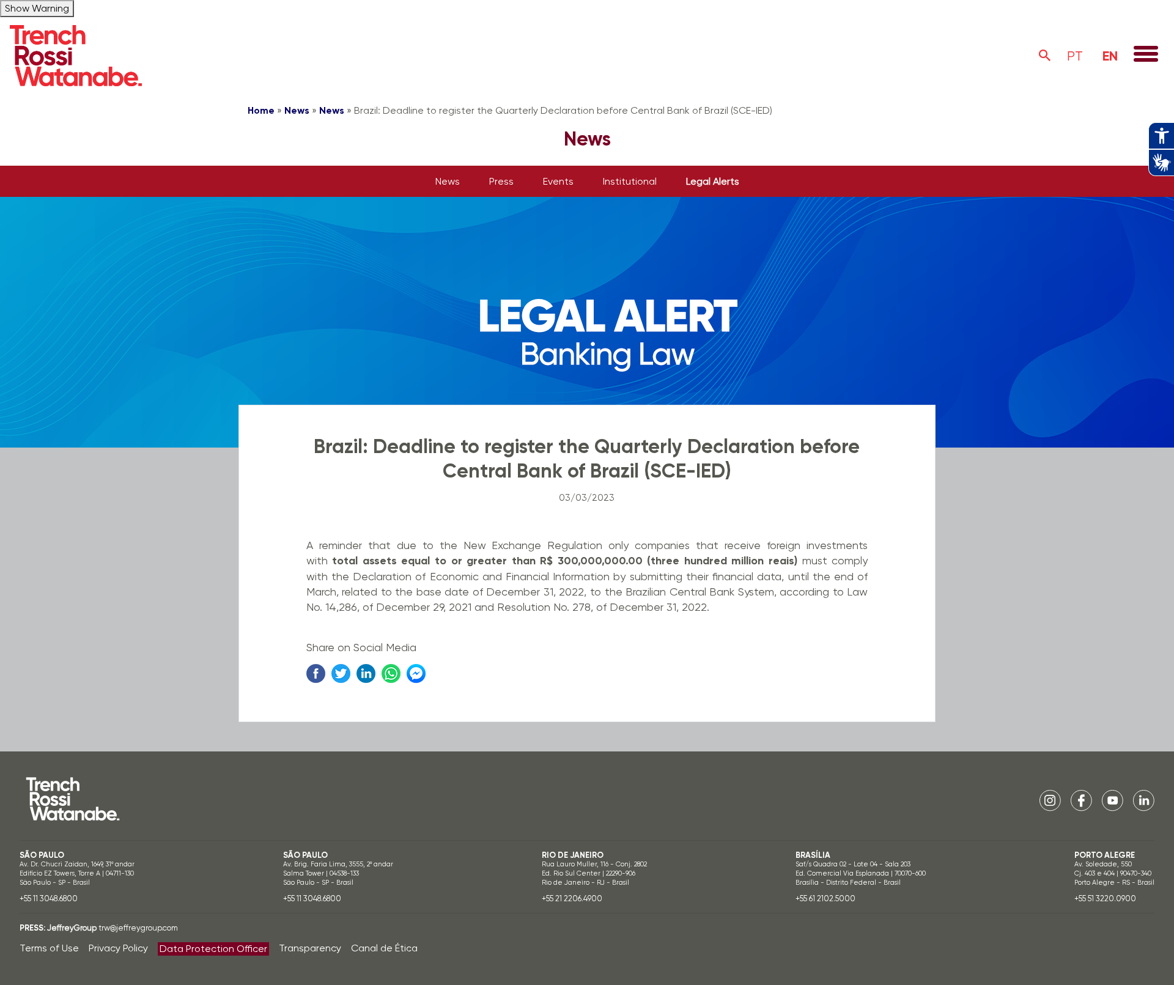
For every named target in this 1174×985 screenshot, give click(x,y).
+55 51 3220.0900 (1105, 898)
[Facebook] (1081, 800)
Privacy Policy (118, 948)
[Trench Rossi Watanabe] (76, 55)
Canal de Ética (384, 948)
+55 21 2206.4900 (572, 898)
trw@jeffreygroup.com (138, 927)
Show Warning (37, 8)
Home (261, 110)
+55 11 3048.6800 (49, 898)
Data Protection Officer (213, 948)
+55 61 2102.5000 (825, 898)
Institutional (630, 181)
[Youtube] (1112, 800)
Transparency (310, 948)
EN (1110, 56)
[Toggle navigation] (1146, 55)
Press (501, 181)
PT (1075, 56)
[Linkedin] (1143, 800)
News (296, 110)
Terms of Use (49, 948)
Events (558, 181)
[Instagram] (1050, 800)
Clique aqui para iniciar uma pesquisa (1045, 55)
